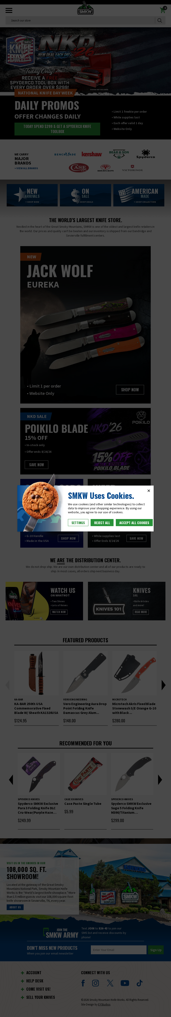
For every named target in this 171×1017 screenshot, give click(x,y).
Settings (78, 522)
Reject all (102, 522)
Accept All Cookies (134, 522)
